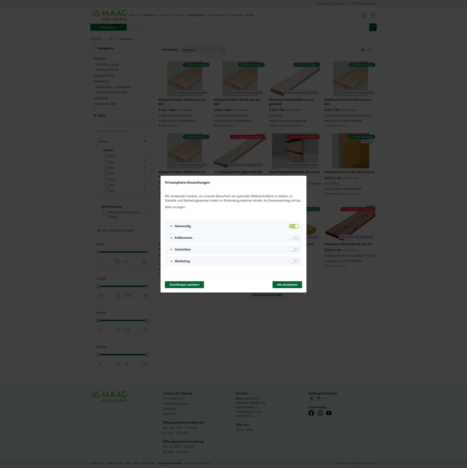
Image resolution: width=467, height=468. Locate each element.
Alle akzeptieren (287, 284)
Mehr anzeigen (175, 207)
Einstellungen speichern (184, 284)
